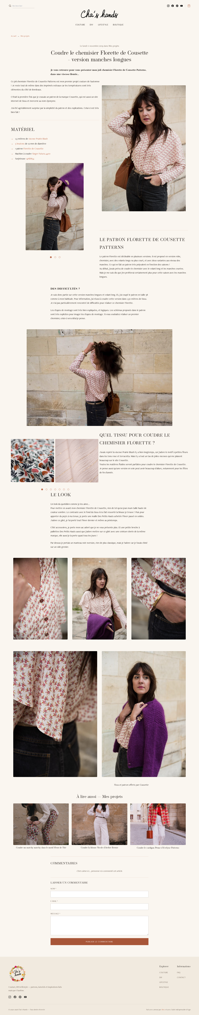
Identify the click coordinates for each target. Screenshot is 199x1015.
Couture (80, 24)
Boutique (118, 24)
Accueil (13, 36)
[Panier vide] (187, 5)
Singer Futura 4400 (41, 153)
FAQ (178, 972)
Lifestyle (103, 24)
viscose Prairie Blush (38, 138)
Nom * (53, 888)
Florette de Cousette (33, 148)
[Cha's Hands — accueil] (36, 973)
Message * (55, 913)
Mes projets (25, 36)
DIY (91, 24)
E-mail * (54, 901)
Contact (181, 977)
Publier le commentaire (99, 941)
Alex (163, 1009)
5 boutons (19, 143)
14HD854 (30, 158)
